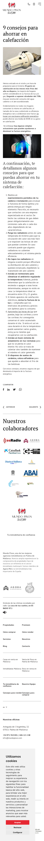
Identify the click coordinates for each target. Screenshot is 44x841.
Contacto (26, 646)
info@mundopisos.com (12, 738)
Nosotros (26, 639)
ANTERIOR (10, 407)
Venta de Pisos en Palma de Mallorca (30, 660)
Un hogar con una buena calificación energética (21, 114)
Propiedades (8, 625)
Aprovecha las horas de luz (20, 311)
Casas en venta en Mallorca (10, 660)
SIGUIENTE (33, 407)
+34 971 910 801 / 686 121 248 (16, 735)
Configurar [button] (17, 832)
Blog (5, 646)
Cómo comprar (9, 632)
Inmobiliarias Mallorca (12, 668)
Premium (26, 625)
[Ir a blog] (5, 612)
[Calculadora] (34, 3)
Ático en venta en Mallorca (29, 669)
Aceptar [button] (17, 822)
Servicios (7, 639)
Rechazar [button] (18, 827)
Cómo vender (27, 632)
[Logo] (12, 8)
